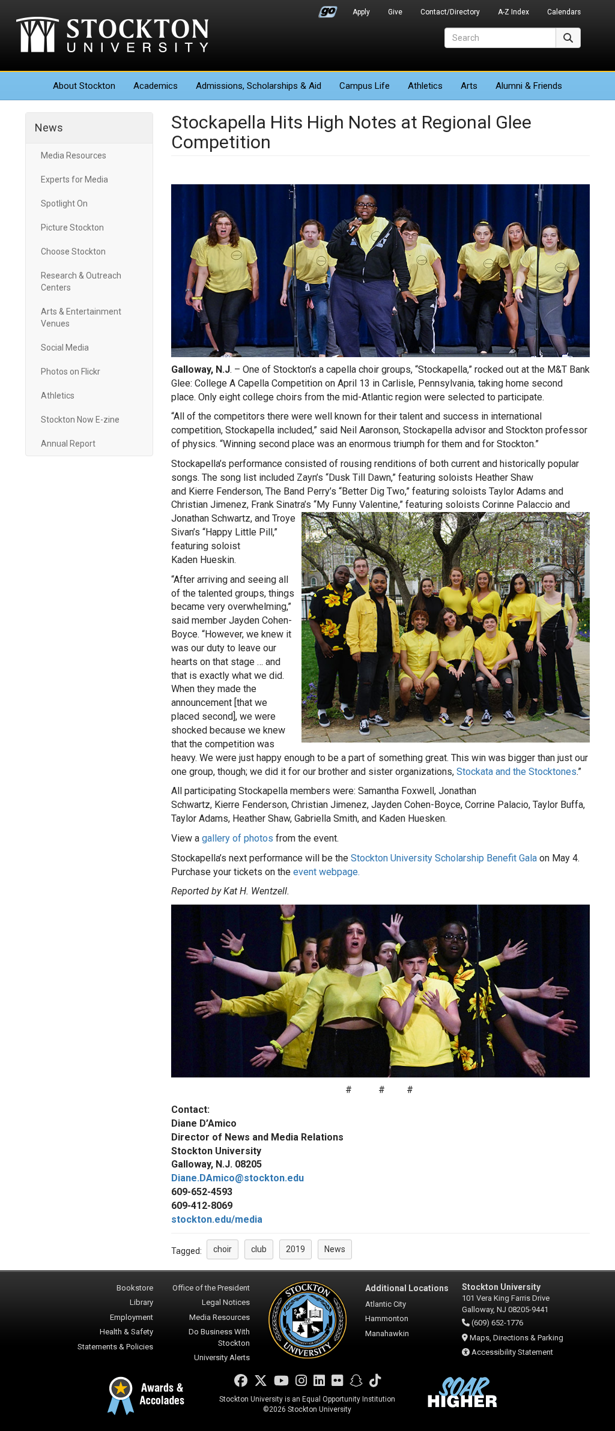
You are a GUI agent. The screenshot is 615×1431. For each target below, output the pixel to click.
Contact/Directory (450, 12)
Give (395, 12)
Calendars (564, 12)
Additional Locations (407, 1288)
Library (141, 1302)
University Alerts (222, 1357)
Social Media (65, 347)
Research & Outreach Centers (81, 281)
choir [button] (222, 1249)
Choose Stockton (73, 251)
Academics (155, 85)
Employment (131, 1317)
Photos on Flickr (70, 371)
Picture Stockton (72, 227)
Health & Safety (126, 1331)
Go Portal (328, 9)
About (84, 85)
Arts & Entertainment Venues (81, 317)
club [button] (259, 1249)
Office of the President (211, 1287)
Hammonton (386, 1318)
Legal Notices (226, 1302)
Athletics (425, 85)
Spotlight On (64, 203)
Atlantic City (385, 1304)
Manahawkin (387, 1333)
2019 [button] (295, 1249)
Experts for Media (74, 179)
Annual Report (68, 443)
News (49, 127)
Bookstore (135, 1287)
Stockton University (112, 36)
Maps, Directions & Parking (516, 1337)
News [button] (334, 1249)
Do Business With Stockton (219, 1337)
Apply (361, 12)
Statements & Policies (115, 1346)
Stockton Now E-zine (80, 419)
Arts (469, 85)
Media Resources (73, 155)
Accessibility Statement (512, 1352)
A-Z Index (513, 12)
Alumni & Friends (528, 85)
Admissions (258, 85)
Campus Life (364, 85)
